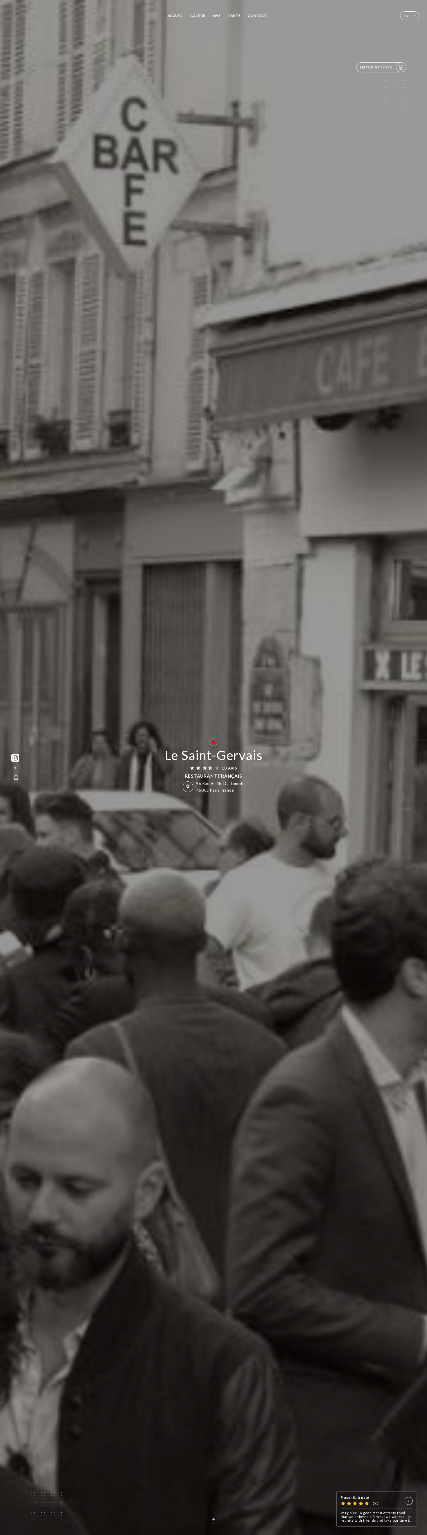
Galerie (197, 15)
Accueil (175, 15)
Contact (257, 15)
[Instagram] (15, 758)
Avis (217, 15)
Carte (234, 15)
